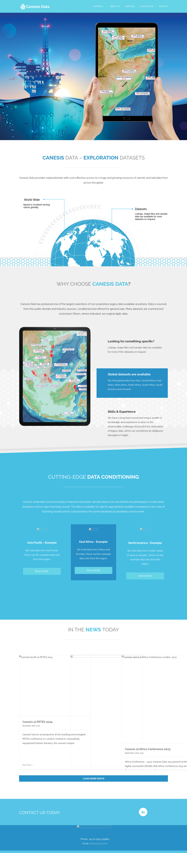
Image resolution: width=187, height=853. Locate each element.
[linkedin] (143, 812)
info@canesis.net (98, 843)
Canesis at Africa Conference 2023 (147, 749)
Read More (26, 765)
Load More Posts (93, 778)
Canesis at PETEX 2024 (37, 721)
